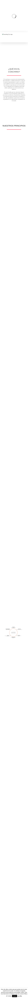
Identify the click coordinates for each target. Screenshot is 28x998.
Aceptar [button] (14, 996)
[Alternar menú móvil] (25, 35)
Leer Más (19, 996)
